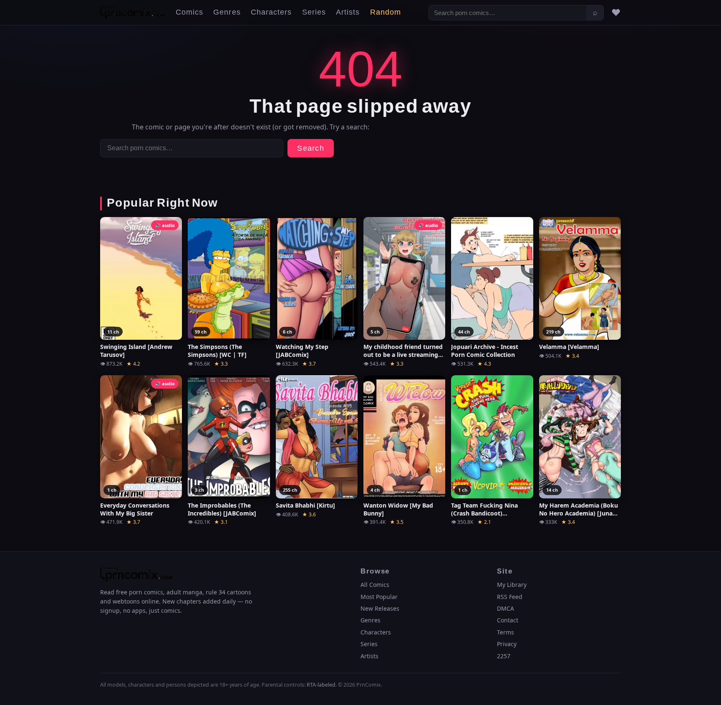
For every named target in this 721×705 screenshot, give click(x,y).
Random (385, 12)
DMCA (505, 608)
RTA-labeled (321, 684)
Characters (271, 12)
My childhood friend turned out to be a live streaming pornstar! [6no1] (403, 351)
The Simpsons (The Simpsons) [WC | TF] (217, 351)
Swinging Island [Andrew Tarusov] (136, 351)
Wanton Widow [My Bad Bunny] (398, 509)
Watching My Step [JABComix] (302, 351)
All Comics (374, 585)
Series (314, 12)
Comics (189, 12)
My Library (512, 585)
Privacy (507, 644)
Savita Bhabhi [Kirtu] (305, 505)
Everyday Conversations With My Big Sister (134, 509)
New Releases (379, 608)
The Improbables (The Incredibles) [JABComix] (222, 509)
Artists (348, 12)
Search (310, 148)
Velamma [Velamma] (569, 347)
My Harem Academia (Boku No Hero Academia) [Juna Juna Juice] (578, 510)
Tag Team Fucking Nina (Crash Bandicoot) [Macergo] (484, 510)
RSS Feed (509, 597)
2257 (503, 656)
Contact (507, 620)
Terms (505, 632)
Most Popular (379, 597)
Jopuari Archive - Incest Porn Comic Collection (484, 351)
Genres (226, 12)
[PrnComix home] (132, 12)
